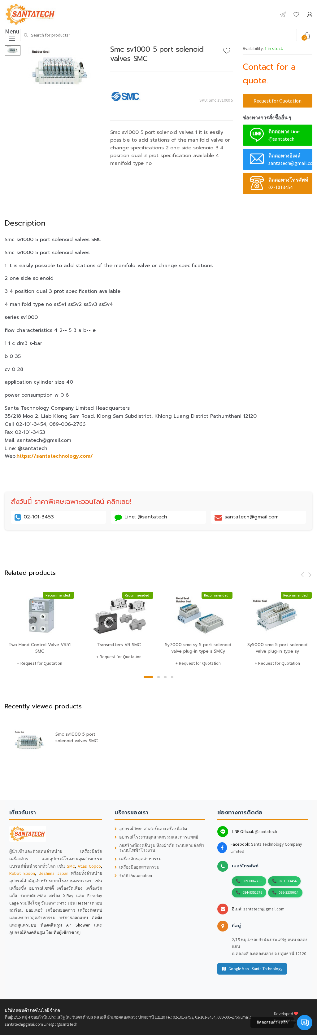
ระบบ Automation (135, 875)
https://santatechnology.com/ (54, 456)
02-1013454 (288, 881)
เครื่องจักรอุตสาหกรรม (140, 858)
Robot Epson (22, 873)
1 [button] (148, 677)
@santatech (266, 831)
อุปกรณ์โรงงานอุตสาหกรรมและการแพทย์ (158, 837)
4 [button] (172, 677)
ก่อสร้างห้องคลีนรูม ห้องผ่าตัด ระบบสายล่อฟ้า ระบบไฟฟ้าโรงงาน (161, 848)
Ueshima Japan (53, 873)
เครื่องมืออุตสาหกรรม (139, 867)
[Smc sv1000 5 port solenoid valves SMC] (61, 71)
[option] (61, 71)
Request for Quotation (278, 101)
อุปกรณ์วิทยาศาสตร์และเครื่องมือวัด (153, 828)
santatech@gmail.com (263, 909)
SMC (71, 866)
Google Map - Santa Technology (255, 968)
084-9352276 (252, 892)
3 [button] (165, 677)
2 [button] (158, 677)
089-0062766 (252, 881)
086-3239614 (288, 892)
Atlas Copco (89, 866)
